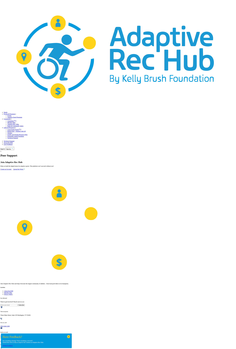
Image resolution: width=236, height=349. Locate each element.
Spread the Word (18, 169)
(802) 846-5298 (5, 326)
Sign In (3, 149)
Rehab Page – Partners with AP (16, 131)
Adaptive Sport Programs (14, 117)
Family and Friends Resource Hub (17, 134)
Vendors (9, 133)
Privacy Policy (8, 294)
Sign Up (8, 149)
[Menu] (0, 151)
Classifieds (11, 121)
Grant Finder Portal (14, 129)
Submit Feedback (8, 345)
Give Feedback (8, 144)
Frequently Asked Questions (15, 136)
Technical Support (12, 138)
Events (9, 115)
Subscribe (21, 305)
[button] (10, 114)
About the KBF (8, 143)
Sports (5, 112)
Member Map (11, 122)
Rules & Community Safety (15, 126)
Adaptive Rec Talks (13, 124)
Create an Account (6, 169)
